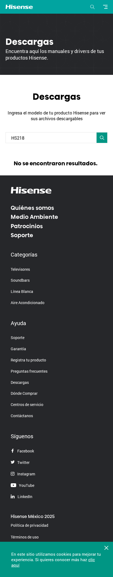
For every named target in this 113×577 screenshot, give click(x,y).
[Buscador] (92, 7)
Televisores (20, 269)
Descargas (20, 382)
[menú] (106, 7)
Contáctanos (22, 415)
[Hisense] (19, 7)
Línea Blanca (22, 291)
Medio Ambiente (34, 217)
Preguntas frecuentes (29, 371)
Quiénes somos (32, 208)
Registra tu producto (28, 360)
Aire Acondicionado (27, 302)
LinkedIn (24, 496)
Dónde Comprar (24, 393)
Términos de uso (25, 537)
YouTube (26, 485)
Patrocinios (27, 226)
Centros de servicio (27, 404)
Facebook (25, 451)
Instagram (25, 473)
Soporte (22, 235)
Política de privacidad (29, 525)
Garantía (18, 348)
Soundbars (20, 280)
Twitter (23, 462)
